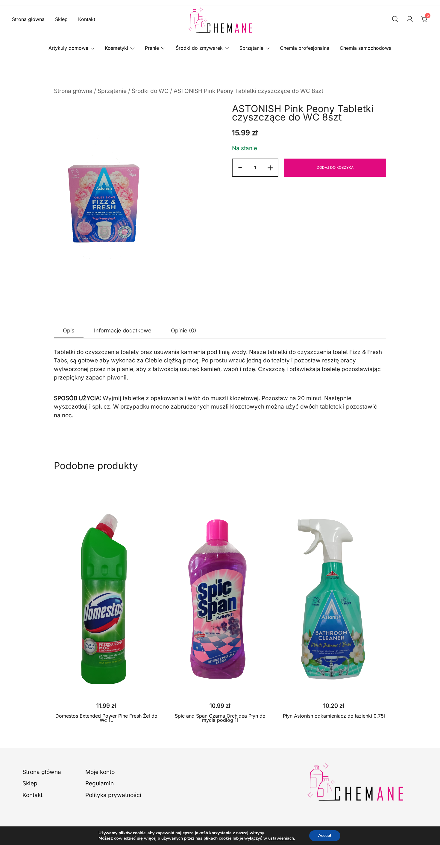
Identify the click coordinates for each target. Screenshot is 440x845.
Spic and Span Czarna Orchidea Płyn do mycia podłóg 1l (220, 718)
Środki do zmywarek (199, 48)
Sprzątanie (251, 48)
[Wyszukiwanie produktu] (395, 19)
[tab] (69, 330)
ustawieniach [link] (281, 838)
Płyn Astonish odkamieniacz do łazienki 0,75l (334, 716)
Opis (69, 330)
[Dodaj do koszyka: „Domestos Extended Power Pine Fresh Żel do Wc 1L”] (106, 687)
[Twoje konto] (409, 19)
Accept (324, 835)
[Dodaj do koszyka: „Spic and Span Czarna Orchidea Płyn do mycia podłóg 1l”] (220, 687)
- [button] (240, 167)
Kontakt (86, 19)
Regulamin (99, 783)
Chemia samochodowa (366, 48)
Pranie (152, 48)
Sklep (61, 19)
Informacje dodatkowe (122, 330)
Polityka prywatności (113, 795)
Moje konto (100, 772)
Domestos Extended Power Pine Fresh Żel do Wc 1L (106, 718)
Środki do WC (150, 91)
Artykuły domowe (68, 48)
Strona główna (28, 19)
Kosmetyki (116, 48)
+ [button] (270, 167)
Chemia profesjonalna (304, 48)
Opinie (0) (183, 330)
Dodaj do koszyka (335, 167)
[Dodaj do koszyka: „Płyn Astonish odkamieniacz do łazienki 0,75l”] (333, 687)
